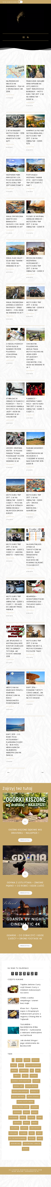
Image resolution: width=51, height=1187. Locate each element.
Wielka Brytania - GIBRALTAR (32, 1143)
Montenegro (13, 1117)
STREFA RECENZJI (35, 1128)
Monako (34, 1112)
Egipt (37, 1070)
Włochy (25, 1148)
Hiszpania (34, 1075)
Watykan (31, 1138)
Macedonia (17, 1112)
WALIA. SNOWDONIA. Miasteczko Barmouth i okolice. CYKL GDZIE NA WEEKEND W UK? (15, 221)
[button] (12, 36)
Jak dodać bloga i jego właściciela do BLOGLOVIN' (29, 1043)
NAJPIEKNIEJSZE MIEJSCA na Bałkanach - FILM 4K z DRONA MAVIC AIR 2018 (15, 86)
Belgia (21, 1065)
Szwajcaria (13, 1133)
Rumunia (34, 1122)
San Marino (14, 1128)
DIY (32, 1070)
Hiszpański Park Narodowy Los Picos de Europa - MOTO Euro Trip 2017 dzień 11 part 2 (14, 180)
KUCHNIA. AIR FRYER (31, 1086)
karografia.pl (32, 1171)
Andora (27, 1060)
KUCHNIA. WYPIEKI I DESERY (21, 1107)
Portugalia (17, 1122)
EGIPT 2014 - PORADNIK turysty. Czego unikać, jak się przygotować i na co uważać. (35, 692)
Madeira (26, 1112)
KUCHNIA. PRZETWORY (18, 1096)
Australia (35, 1060)
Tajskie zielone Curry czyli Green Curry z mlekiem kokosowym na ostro (30, 988)
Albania (19, 1060)
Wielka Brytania (15, 1143)
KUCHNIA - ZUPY (18, 1086)
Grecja (25, 1075)
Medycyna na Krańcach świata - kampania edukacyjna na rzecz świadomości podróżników (15, 695)
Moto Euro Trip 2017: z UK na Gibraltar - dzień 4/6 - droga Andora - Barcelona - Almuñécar (34, 503)
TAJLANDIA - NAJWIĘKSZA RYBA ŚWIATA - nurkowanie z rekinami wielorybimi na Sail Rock (31, 1030)
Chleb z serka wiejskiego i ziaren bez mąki (29, 1000)
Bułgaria (14, 1070)
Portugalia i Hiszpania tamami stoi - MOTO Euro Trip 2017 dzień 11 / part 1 (34, 180)
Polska (39, 1117)
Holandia (36, 1081)
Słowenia (24, 1128)
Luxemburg (35, 1107)
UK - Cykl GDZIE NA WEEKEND (17, 1138)
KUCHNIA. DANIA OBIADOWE (20, 1091)
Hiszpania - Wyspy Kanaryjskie (21, 1081)
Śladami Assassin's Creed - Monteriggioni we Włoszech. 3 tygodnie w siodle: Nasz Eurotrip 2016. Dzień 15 (35, 456)
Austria (14, 1065)
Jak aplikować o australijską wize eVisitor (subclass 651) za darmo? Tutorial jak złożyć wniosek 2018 (14, 648)
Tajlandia (23, 1133)
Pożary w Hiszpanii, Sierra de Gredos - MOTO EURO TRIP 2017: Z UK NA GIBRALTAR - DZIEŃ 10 (35, 221)
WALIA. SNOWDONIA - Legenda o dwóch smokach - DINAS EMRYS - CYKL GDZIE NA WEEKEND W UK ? (15, 307)
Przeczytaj (25, 840)
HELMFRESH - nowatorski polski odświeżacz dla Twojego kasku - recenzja (35, 601)
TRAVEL (32, 1133)
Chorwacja (23, 1070)
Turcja (39, 1133)
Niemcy (23, 1117)
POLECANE (31, 1117)
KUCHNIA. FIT (34, 1091)
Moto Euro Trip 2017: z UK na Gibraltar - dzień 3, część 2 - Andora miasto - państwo (15, 549)
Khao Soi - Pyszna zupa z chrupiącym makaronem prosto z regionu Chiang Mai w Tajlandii (30, 1013)
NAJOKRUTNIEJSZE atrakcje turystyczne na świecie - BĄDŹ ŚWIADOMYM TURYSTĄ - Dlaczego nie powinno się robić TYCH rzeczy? (34, 554)
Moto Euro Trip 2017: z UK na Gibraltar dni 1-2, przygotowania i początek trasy (34, 645)
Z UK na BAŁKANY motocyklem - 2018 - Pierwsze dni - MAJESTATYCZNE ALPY (15, 135)
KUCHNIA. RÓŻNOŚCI (33, 1096)
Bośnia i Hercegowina (33, 1065)
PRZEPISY (26, 1122)
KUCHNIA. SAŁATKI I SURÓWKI (25, 1101)
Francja (16, 1075)
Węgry (40, 1138)
